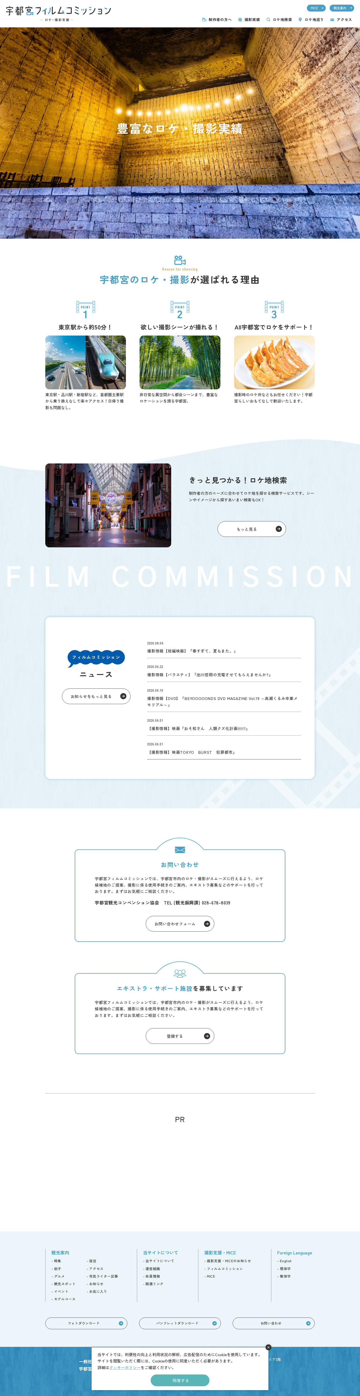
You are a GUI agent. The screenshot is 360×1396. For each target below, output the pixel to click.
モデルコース (65, 1298)
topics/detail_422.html (224, 646)
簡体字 (285, 1268)
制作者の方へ (220, 19)
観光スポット (65, 1283)
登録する (175, 1036)
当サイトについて (159, 1260)
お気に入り (98, 1291)
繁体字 (285, 1276)
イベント (61, 1291)
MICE (314, 8)
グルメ (59, 1276)
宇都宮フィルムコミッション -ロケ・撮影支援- (58, 13)
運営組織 (152, 1268)
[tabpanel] (180, 133)
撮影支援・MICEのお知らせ (229, 1260)
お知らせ (96, 1283)
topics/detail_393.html (224, 723)
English (286, 1260)
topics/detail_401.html (224, 697)
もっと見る (247, 529)
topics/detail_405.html (224, 670)
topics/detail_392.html (224, 747)
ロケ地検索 (282, 19)
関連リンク (154, 1283)
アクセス (344, 19)
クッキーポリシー (125, 1367)
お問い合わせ (271, 1323)
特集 (57, 1260)
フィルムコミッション (225, 1268)
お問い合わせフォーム (175, 924)
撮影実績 (252, 19)
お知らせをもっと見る (91, 696)
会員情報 (152, 1276)
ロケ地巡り (314, 19)
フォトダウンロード (83, 1323)
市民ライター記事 (103, 1276)
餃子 (57, 1268)
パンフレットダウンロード (177, 1323)
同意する (181, 1380)
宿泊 (92, 1260)
